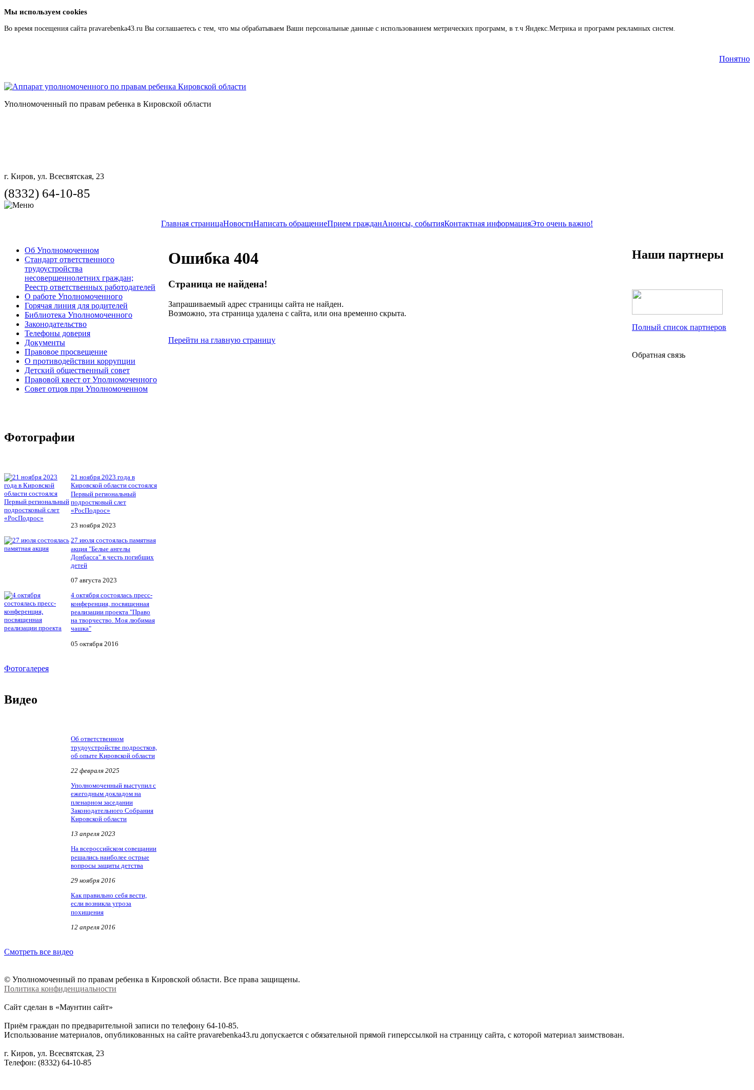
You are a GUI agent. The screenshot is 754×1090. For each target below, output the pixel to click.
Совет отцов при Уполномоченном (86, 388)
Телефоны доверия (57, 333)
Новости (238, 223)
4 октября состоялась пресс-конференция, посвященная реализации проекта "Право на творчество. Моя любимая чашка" (113, 611)
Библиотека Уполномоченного (78, 314)
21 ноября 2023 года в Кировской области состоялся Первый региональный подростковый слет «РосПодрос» (114, 493)
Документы (45, 342)
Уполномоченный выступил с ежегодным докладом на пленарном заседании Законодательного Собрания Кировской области (113, 802)
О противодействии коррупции (80, 361)
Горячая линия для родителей (76, 305)
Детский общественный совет (77, 370)
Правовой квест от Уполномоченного (91, 379)
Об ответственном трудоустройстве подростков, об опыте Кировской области (114, 747)
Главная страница (192, 223)
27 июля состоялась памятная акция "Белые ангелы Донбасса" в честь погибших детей (113, 552)
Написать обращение (290, 223)
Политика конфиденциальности (60, 988)
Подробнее (694, 28)
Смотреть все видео (38, 951)
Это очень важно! (562, 223)
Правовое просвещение (66, 351)
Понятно (734, 58)
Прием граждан (354, 223)
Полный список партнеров (679, 327)
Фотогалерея (26, 668)
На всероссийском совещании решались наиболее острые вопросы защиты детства (113, 857)
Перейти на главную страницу (221, 340)
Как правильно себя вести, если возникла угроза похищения (109, 903)
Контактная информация (487, 223)
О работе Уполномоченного (74, 296)
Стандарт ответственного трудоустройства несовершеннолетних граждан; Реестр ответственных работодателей (90, 273)
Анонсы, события (413, 223)
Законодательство (56, 324)
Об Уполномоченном (62, 250)
